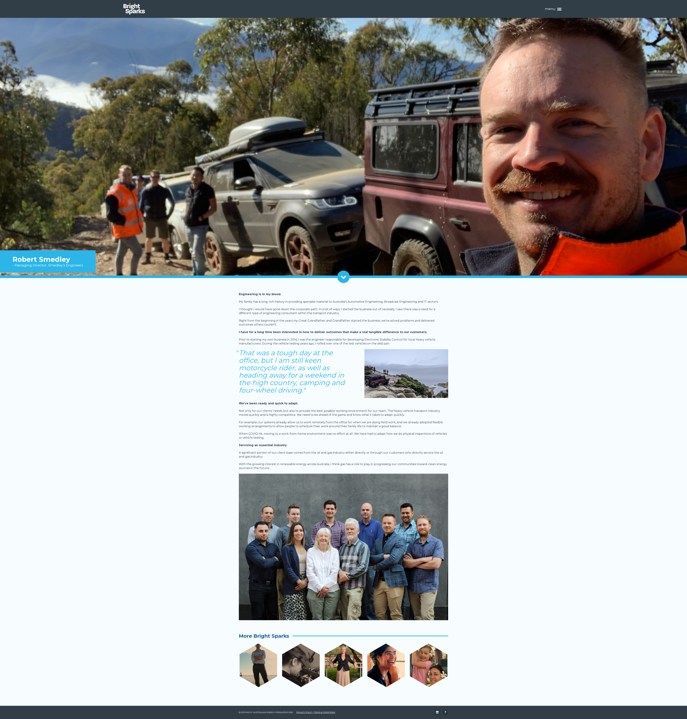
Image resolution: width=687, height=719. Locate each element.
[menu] (559, 9)
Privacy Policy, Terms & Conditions (315, 712)
